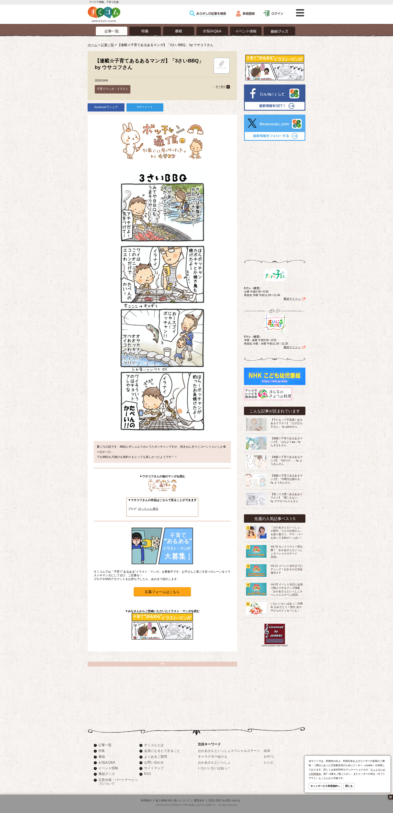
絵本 (267, 750)
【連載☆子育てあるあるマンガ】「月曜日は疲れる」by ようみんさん (287, 479)
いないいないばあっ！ (214, 768)
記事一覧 (107, 45)
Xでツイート (145, 107)
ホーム (92, 45)
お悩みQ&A (106, 762)
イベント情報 (108, 768)
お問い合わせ (154, 762)
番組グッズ (106, 774)
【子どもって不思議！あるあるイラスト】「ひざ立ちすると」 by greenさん (287, 423)
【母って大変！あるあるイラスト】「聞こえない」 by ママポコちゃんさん (287, 498)
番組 (101, 756)
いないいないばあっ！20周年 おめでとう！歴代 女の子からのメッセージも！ (287, 607)
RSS (147, 774)
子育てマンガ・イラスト (112, 88)
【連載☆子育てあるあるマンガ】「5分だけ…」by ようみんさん (287, 460)
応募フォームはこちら (162, 592)
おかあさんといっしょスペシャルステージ (229, 750)
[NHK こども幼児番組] (274, 385)
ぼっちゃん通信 (148, 508)
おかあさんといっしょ (214, 762)
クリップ (221, 68)
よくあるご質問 (155, 756)
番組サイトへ (292, 298)
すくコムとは (154, 745)
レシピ (269, 762)
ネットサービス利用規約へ (325, 786)
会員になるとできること (162, 750)
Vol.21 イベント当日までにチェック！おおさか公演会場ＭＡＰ (287, 569)
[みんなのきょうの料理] (268, 400)
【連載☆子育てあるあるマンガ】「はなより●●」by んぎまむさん (287, 442)
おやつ (269, 756)
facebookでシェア (106, 107)
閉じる (349, 786)
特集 (101, 750)
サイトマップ (154, 768)
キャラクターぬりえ (212, 756)
